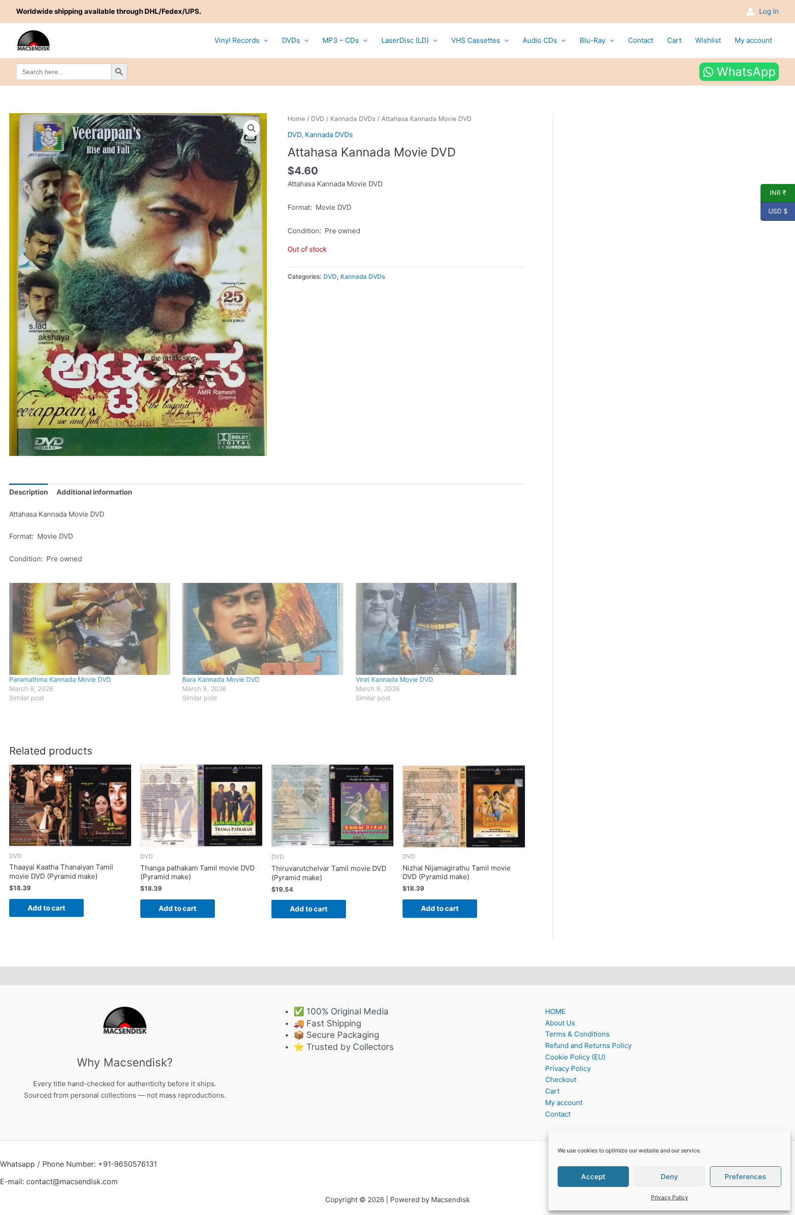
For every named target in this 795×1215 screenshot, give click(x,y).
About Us (560, 1023)
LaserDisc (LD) (405, 40)
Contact (640, 40)
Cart (674, 40)
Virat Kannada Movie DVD (394, 679)
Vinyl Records (236, 40)
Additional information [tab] (94, 492)
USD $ (774, 211)
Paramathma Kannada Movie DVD (60, 679)
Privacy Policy (669, 1197)
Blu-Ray (592, 40)
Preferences (745, 1176)
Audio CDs (540, 40)
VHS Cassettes (475, 40)
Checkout (560, 1079)
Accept (593, 1176)
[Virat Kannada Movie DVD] (437, 629)
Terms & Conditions (577, 1034)
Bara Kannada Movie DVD (220, 679)
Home (296, 118)
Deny (669, 1176)
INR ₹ (773, 193)
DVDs (291, 40)
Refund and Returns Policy (588, 1045)
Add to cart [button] (46, 908)
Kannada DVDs (352, 118)
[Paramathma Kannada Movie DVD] (91, 629)
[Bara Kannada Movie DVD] (264, 629)
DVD (317, 118)
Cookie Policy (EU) (575, 1057)
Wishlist (708, 40)
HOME (555, 1011)
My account (753, 40)
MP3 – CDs (341, 40)
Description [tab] (28, 492)
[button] (251, 128)
